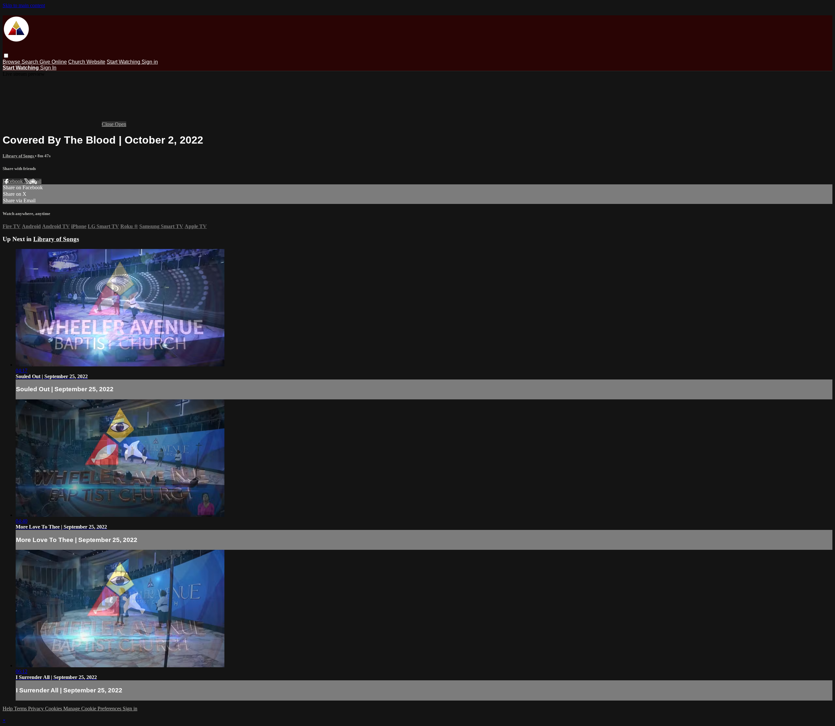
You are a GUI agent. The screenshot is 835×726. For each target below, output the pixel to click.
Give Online (53, 62)
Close (108, 124)
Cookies (54, 708)
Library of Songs (19, 155)
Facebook (13, 181)
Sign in (150, 62)
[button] (6, 56)
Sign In (48, 67)
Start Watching (124, 62)
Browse (12, 62)
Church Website (86, 62)
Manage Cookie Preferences (93, 708)
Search (30, 62)
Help (8, 708)
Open (120, 124)
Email (35, 181)
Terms (21, 708)
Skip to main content (24, 5)
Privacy (36, 708)
